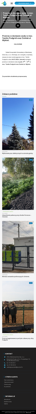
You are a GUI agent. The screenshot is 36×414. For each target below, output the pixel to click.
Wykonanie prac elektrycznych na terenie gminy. (17, 153)
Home (5, 20)
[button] (11, 3)
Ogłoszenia (11, 20)
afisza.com (28, 412)
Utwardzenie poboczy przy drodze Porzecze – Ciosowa (16, 216)
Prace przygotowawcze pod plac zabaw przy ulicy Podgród (18, 339)
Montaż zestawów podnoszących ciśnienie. (15, 276)
